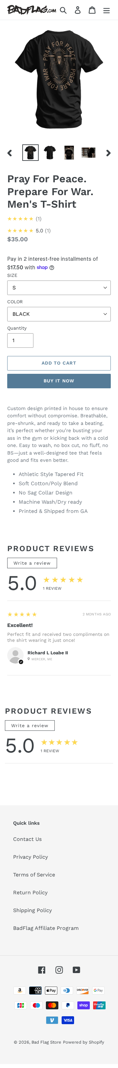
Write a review (32, 563)
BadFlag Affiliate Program (46, 928)
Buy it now (59, 380)
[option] (30, 153)
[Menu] (106, 10)
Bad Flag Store (46, 1042)
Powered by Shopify (83, 1042)
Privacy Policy (30, 857)
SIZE (12, 275)
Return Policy (30, 892)
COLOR (15, 301)
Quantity (17, 328)
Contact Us (27, 839)
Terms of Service (34, 875)
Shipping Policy (32, 910)
